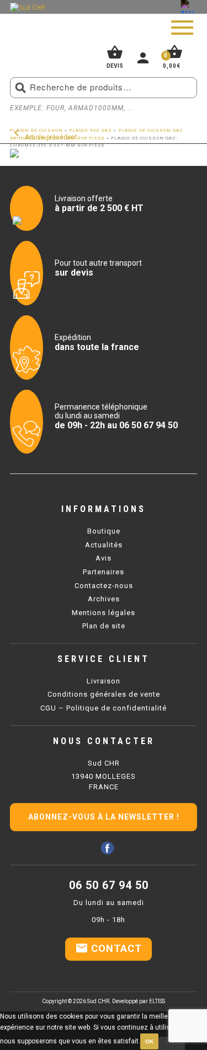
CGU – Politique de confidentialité (103, 708)
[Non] (171, 1043)
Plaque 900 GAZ (90, 130)
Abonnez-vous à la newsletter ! (103, 816)
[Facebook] (107, 848)
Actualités (104, 545)
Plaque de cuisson (36, 130)
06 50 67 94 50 (108, 885)
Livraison (103, 681)
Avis (103, 558)
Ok (149, 1041)
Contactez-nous (104, 585)
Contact (108, 948)
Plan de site (103, 626)
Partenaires (103, 572)
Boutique (103, 531)
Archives (104, 599)
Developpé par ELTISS (138, 1001)
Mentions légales (103, 613)
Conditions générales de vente (103, 694)
